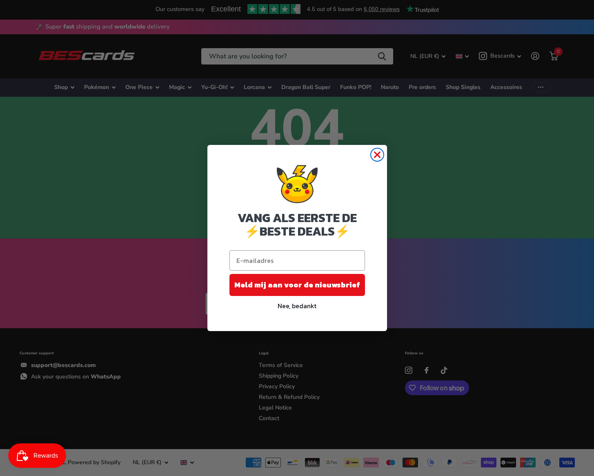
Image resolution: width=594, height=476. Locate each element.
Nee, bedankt (297, 306)
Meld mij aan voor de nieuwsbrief (297, 284)
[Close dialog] (377, 154)
